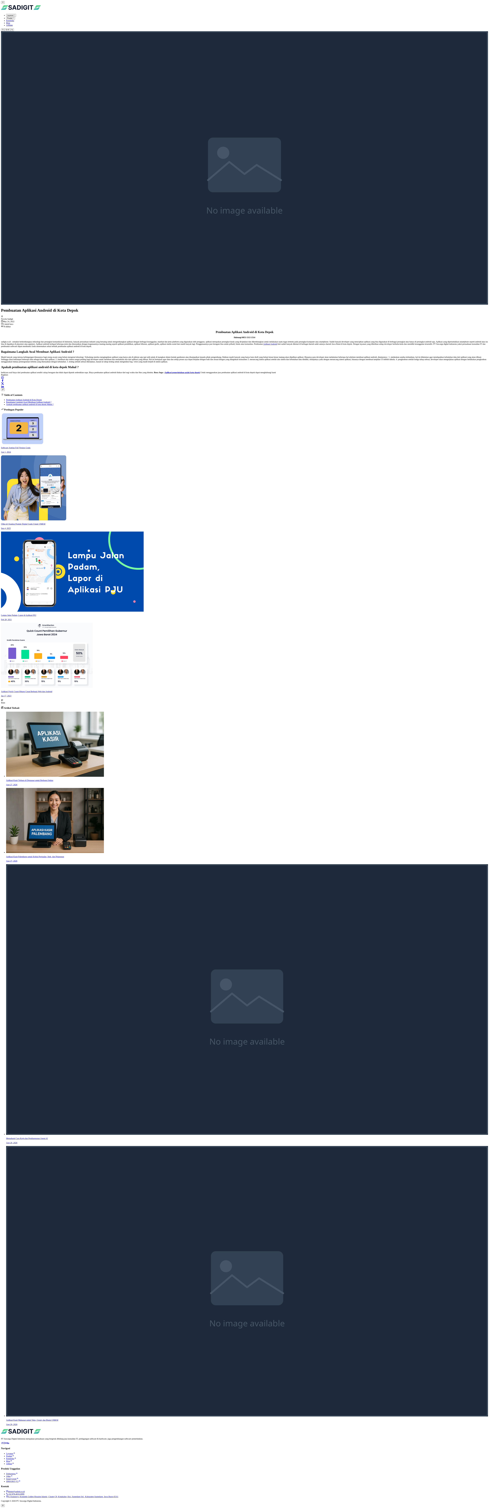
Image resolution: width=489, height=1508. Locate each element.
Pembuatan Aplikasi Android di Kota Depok (24, 400)
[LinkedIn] (8, 1443)
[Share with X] (2, 383)
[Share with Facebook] (2, 380)
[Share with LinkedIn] (2, 386)
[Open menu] (3, 2)
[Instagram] (4, 1443)
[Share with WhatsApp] (2, 377)
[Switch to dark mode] (7, 29)
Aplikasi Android (270, 344)
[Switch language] (12, 29)
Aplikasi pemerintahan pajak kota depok (182, 372)
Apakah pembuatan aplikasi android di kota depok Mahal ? (29, 404)
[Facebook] (2, 1443)
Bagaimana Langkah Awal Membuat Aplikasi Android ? (28, 402)
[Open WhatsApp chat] (3, 1505)
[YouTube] (6, 1443)
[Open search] (3, 29)
